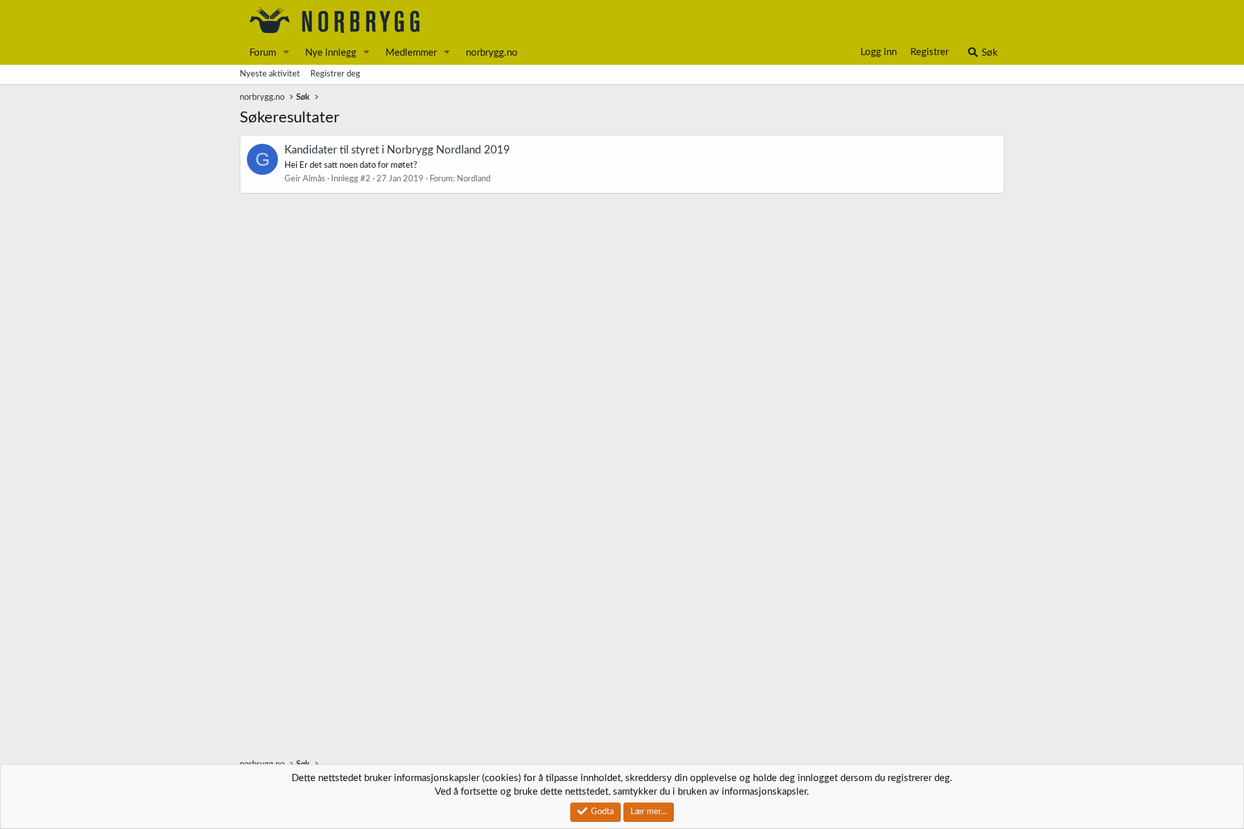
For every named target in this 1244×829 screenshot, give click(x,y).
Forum (262, 53)
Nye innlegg (330, 53)
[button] (286, 53)
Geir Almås (304, 179)
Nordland (473, 179)
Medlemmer (411, 53)
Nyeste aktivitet (270, 74)
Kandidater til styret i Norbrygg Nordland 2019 (397, 149)
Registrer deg (335, 74)
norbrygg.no (492, 53)
